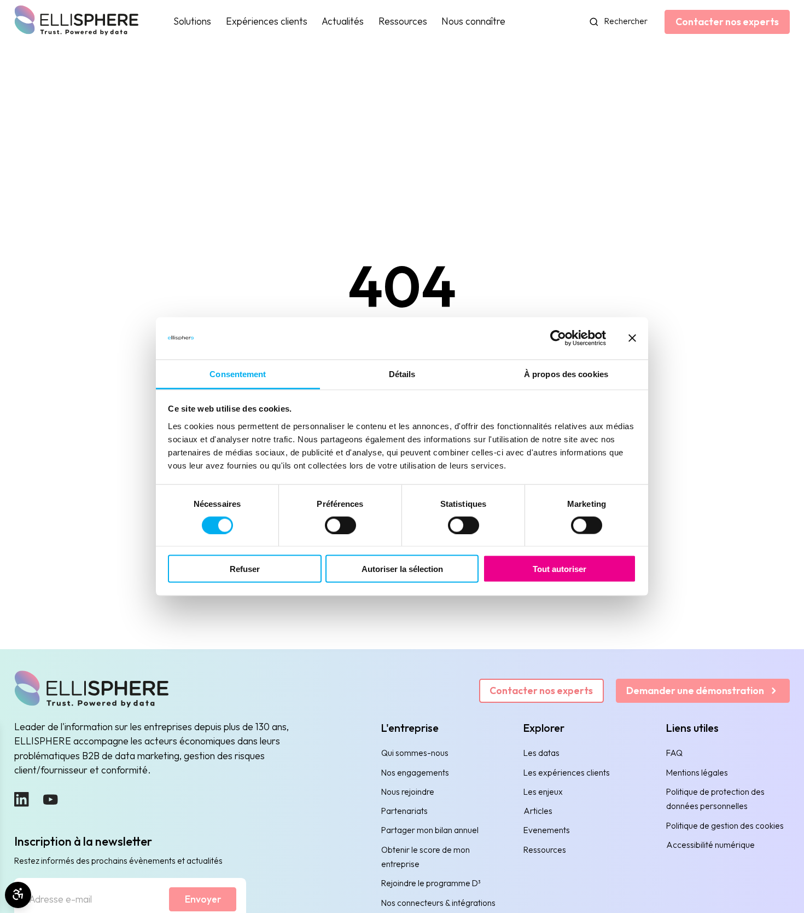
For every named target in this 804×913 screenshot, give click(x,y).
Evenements (546, 830)
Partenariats (404, 811)
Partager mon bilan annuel (430, 830)
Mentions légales (697, 772)
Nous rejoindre (407, 792)
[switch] (340, 525)
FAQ (674, 753)
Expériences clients (266, 21)
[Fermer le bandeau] (632, 338)
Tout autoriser (559, 569)
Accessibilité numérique (710, 845)
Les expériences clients (566, 772)
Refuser (245, 569)
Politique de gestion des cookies (725, 825)
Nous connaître (473, 21)
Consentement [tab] (237, 373)
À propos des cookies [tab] (566, 373)
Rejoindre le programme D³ (431, 883)
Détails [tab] (402, 373)
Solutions (192, 21)
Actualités (343, 21)
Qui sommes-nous (414, 753)
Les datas (541, 753)
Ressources (402, 21)
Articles (537, 811)
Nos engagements (415, 772)
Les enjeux (543, 792)
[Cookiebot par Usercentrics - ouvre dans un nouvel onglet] (558, 338)
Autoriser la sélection (402, 569)
